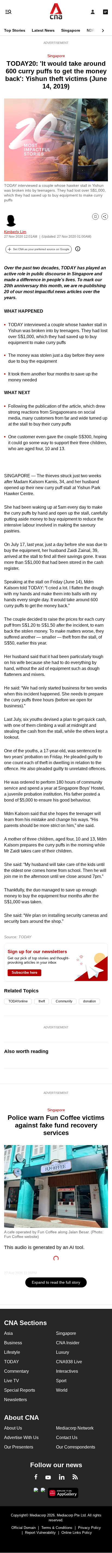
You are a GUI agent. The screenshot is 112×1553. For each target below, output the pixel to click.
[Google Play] (36, 1491)
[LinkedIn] (61, 1478)
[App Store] (43, 1491)
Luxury (62, 1352)
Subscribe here (24, 972)
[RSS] (75, 1477)
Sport (61, 1380)
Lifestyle (12, 1352)
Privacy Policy (89, 1528)
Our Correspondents (75, 1447)
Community (64, 1001)
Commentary (16, 1371)
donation (89, 1001)
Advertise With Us (21, 1437)
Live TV (11, 1380)
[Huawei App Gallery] (63, 1493)
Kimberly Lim (15, 232)
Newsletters (15, 1399)
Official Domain (23, 1528)
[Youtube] (48, 1477)
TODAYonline (17, 1001)
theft (42, 1001)
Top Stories (14, 30)
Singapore (70, 30)
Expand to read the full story (56, 1282)
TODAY (11, 1361)
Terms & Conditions (56, 1528)
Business (13, 1343)
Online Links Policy (76, 1533)
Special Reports (19, 1390)
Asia (8, 1333)
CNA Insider (67, 1343)
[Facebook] (36, 1477)
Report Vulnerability (40, 1533)
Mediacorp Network (75, 1428)
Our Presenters (18, 1447)
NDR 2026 (96, 30)
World (61, 1390)
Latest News (43, 30)
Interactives (67, 1371)
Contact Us (66, 1437)
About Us (13, 1428)
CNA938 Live (69, 1361)
